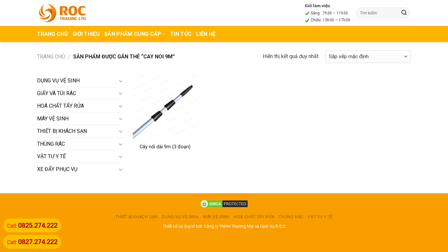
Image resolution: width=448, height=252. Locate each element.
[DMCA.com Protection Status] (224, 203)
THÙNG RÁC (51, 144)
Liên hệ (205, 34)
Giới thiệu (86, 34)
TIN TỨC (181, 34)
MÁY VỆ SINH (53, 119)
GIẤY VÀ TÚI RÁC (56, 93)
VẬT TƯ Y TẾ (51, 156)
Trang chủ (51, 56)
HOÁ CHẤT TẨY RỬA (60, 106)
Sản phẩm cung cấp (132, 34)
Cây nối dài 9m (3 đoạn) (165, 147)
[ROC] (62, 13)
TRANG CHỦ (52, 34)
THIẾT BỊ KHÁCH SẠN (62, 131)
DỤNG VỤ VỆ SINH (58, 80)
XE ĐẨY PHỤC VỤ (57, 169)
